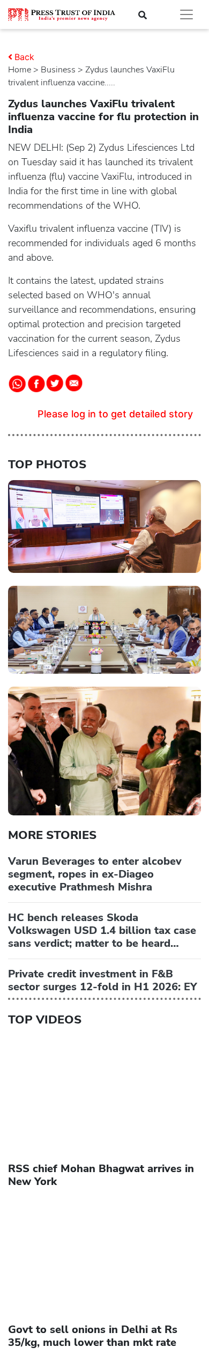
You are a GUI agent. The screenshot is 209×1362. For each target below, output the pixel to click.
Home (19, 70)
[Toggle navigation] (186, 14)
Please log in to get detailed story (115, 413)
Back (24, 56)
